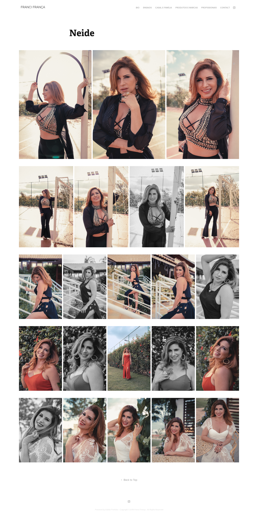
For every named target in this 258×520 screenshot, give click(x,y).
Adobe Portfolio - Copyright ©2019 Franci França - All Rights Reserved (134, 509)
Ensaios (147, 7)
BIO (137, 7)
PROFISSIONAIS (209, 7)
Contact (225, 7)
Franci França (33, 7)
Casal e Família (163, 7)
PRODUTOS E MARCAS (186, 7)
